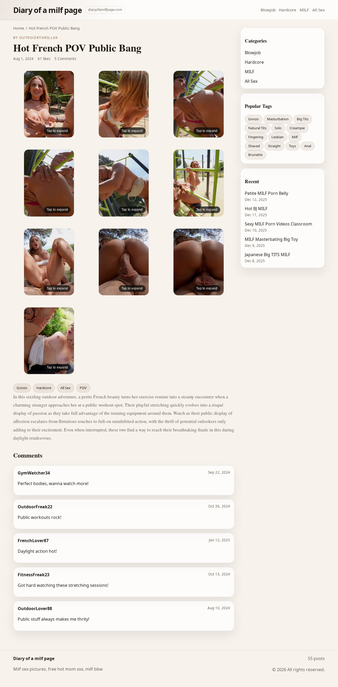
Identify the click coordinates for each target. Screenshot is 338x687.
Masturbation (278, 119)
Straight (274, 146)
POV (83, 387)
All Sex (318, 9)
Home (18, 28)
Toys (292, 146)
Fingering (255, 137)
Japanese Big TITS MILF (267, 254)
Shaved (254, 146)
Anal (307, 146)
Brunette (255, 154)
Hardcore (287, 9)
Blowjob (268, 9)
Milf (295, 137)
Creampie (297, 128)
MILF (304, 9)
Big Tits (302, 119)
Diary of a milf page (47, 10)
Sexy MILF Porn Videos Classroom (278, 224)
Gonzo (22, 387)
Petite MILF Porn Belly (266, 193)
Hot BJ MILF (256, 208)
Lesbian (277, 137)
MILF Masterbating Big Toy (271, 239)
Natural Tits (257, 128)
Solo (278, 128)
